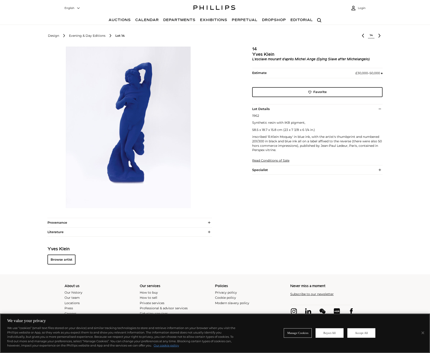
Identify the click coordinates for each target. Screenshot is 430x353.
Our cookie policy (166, 345)
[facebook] (351, 311)
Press (68, 308)
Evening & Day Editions (87, 36)
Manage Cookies (297, 333)
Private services (152, 303)
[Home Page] (214, 8)
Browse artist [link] (61, 260)
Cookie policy (225, 298)
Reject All (329, 333)
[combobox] (72, 8)
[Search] (319, 20)
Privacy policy (226, 292)
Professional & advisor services (164, 308)
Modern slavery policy (232, 303)
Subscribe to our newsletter (312, 294)
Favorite (320, 92)
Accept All (361, 333)
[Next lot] (379, 35)
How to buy (149, 292)
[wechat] (322, 311)
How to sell (148, 298)
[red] (336, 311)
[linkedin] (308, 311)
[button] (127, 127)
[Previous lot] (363, 35)
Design (53, 36)
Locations (72, 303)
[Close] (423, 333)
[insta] (293, 311)
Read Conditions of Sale (270, 160)
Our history (73, 292)
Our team (72, 298)
